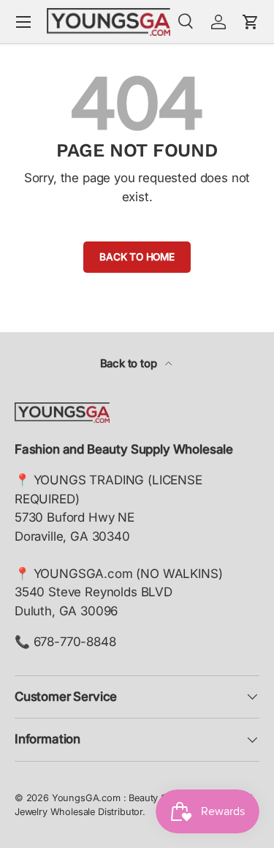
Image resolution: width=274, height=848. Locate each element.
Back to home (137, 257)
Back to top (130, 363)
